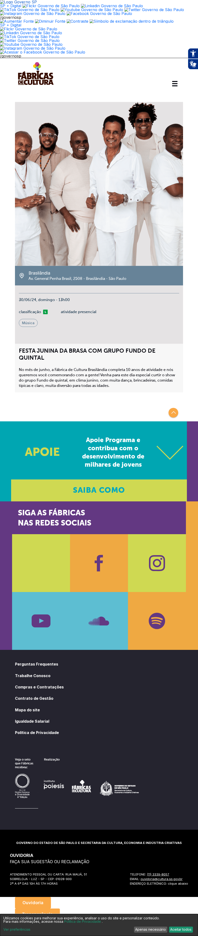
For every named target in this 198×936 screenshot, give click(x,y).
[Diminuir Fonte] (50, 21)
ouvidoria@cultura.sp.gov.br (162, 879)
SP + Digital (10, 5)
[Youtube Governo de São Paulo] (31, 44)
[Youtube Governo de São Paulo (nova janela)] (92, 9)
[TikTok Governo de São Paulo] (29, 36)
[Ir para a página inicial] (36, 84)
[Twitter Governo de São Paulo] (30, 40)
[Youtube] (41, 621)
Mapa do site (27, 709)
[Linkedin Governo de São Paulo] (31, 32)
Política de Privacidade (37, 732)
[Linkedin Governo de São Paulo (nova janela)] (112, 5)
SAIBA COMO (99, 490)
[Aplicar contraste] (77, 21)
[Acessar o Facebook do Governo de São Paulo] (42, 52)
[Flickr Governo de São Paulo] (28, 29)
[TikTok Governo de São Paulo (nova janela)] (29, 9)
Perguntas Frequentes (36, 664)
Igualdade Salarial (32, 721)
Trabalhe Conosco (32, 675)
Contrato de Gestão (34, 698)
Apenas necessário (150, 929)
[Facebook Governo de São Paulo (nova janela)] (99, 13)
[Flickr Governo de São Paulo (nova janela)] (51, 5)
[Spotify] (157, 621)
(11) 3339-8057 (158, 874)
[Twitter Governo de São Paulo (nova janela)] (154, 9)
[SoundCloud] (99, 621)
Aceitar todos (180, 929)
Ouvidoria (32, 902)
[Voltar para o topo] (173, 412)
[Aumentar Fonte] (17, 21)
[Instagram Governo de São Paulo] (32, 13)
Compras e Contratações (39, 687)
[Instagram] (157, 563)
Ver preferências (16, 929)
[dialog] (99, 925)
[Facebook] (99, 563)
